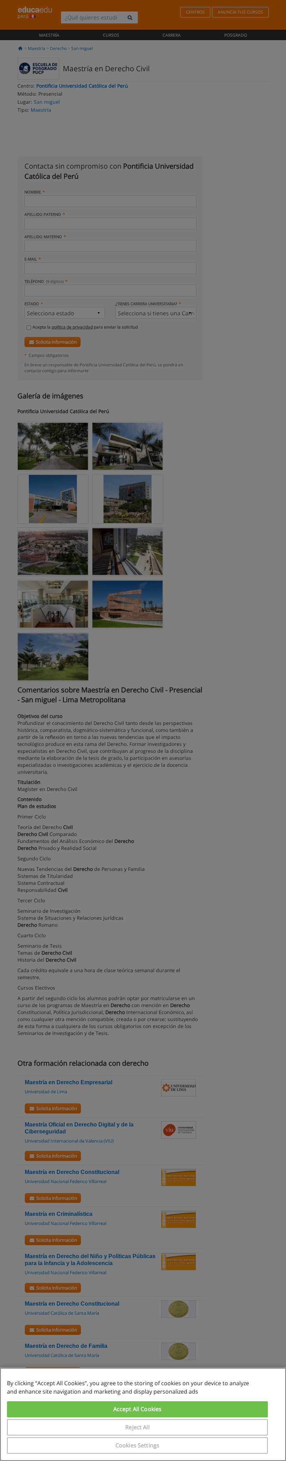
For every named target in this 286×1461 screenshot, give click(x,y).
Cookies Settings (137, 1445)
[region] (143, 1414)
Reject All (137, 1427)
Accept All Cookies (137, 1409)
